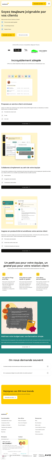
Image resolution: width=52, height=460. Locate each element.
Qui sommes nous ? (5, 439)
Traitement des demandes (6, 427)
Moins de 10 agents (22, 420)
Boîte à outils (37, 425)
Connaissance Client (5, 422)
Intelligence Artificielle (5, 425)
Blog (36, 420)
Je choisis (15, 453)
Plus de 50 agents (21, 425)
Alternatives (37, 431)
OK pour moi (23, 453)
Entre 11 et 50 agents (22, 422)
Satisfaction (3, 429)
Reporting (3, 431)
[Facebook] (46, 455)
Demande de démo (22, 439)
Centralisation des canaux (6, 420)
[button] (3, 458)
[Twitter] (48, 455)
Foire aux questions (39, 434)
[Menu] (49, 3)
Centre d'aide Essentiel (40, 429)
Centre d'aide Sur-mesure (40, 427)
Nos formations (38, 422)
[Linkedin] (50, 455)
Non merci (6, 453)
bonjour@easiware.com (27, 455)
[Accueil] (5, 3)
